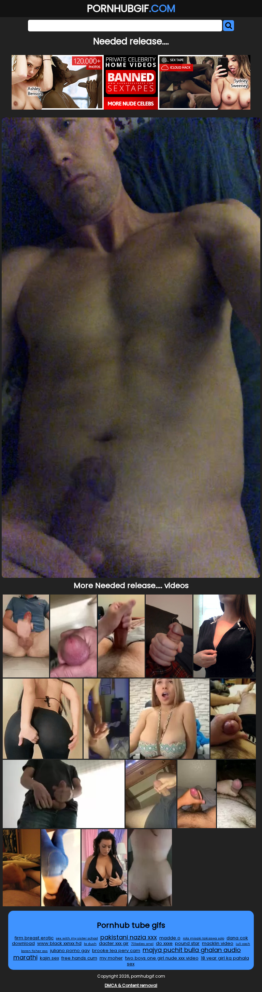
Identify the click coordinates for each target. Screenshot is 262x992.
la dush (90, 943)
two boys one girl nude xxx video (162, 958)
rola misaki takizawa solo (203, 938)
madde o (169, 938)
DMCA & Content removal (131, 985)
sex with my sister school (77, 938)
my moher (111, 958)
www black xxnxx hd (59, 943)
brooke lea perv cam (116, 950)
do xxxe (164, 943)
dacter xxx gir (114, 943)
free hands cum (79, 958)
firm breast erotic (34, 938)
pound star (187, 943)
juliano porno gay (70, 950)
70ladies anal (142, 943)
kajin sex (49, 958)
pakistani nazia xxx (128, 937)
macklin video (217, 943)
